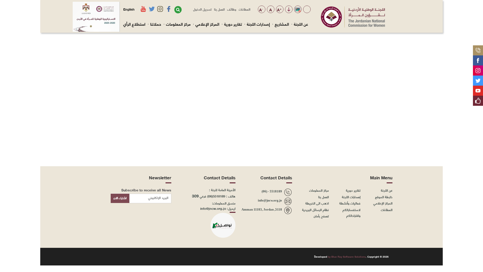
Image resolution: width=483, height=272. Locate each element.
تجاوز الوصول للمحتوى (288, 9)
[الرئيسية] (353, 26)
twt (112, 256)
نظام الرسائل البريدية (315, 210)
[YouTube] (478, 89)
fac (135, 256)
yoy (100, 256)
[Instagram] (478, 68)
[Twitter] (478, 79)
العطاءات (244, 9)
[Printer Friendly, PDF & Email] (98, 39)
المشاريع (282, 24)
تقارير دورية (233, 24)
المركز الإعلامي (207, 24)
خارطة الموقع (383, 197)
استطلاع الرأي (134, 24)
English (129, 9)
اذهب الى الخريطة (317, 203)
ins (123, 256)
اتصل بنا (219, 9)
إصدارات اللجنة (258, 24)
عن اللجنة (301, 24)
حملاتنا (155, 24)
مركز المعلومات (178, 24)
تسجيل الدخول (202, 9)
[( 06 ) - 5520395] (478, 48)
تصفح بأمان (321, 216)
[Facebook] (478, 58)
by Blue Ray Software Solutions (347, 256)
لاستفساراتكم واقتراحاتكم (351, 213)
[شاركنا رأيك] (478, 99)
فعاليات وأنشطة (349, 203)
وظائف (231, 9)
